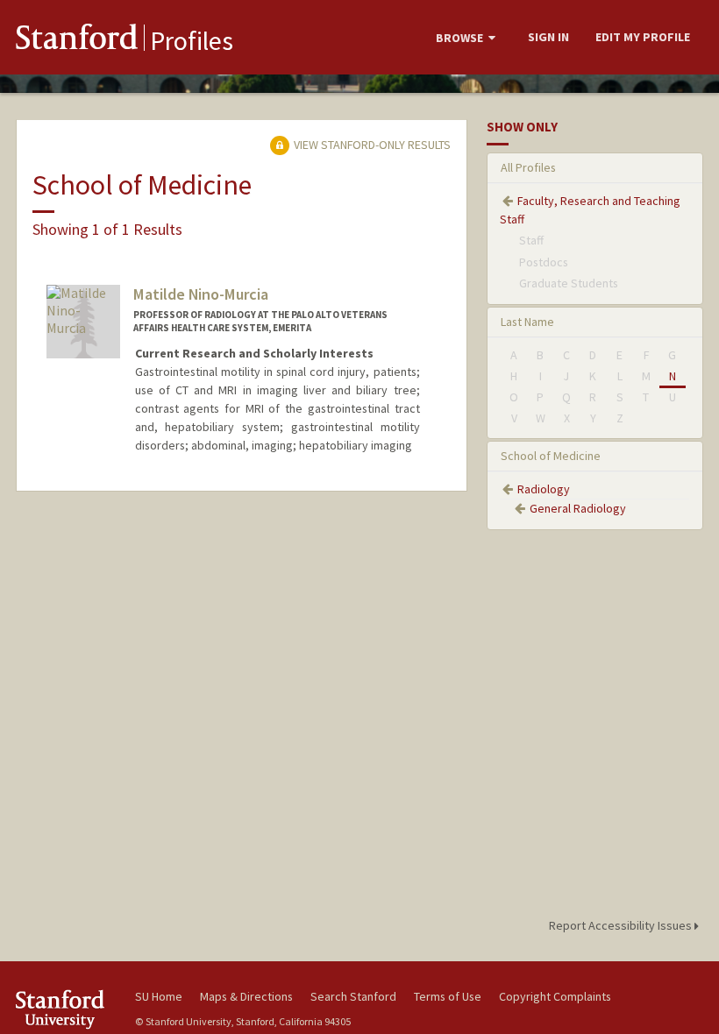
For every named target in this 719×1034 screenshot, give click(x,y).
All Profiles (528, 167)
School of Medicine (551, 456)
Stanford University (65, 1009)
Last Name (527, 321)
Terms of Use (447, 996)
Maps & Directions (246, 996)
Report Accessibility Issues (621, 925)
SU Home (158, 996)
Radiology (543, 489)
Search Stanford (353, 996)
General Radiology (578, 508)
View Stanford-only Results (371, 144)
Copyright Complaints (555, 996)
